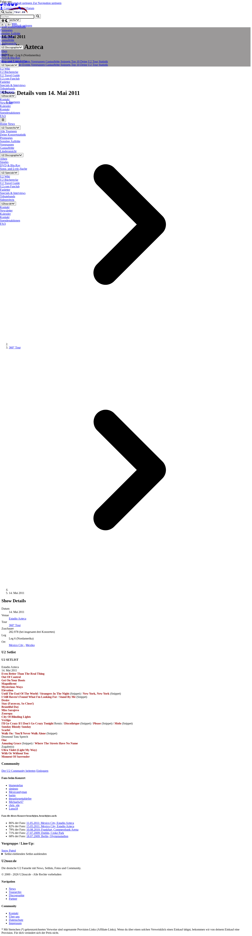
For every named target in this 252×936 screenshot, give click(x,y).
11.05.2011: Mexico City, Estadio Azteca (50, 823)
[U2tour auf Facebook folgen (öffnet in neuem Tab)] (9, 4)
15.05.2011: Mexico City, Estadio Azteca (50, 826)
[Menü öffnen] (3, 120)
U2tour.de (6, 96)
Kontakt (13, 913)
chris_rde (14, 805)
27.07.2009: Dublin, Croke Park (45, 832)
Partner (13, 898)
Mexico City (16, 645)
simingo (13, 788)
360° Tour (15, 347)
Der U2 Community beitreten (18, 770)
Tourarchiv (15, 892)
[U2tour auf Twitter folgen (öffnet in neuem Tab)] (2, 4)
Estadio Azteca (17, 618)
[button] (126, 854)
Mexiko (30, 645)
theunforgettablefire (20, 798)
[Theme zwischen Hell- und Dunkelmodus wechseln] (5, 21)
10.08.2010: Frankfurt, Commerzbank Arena (52, 829)
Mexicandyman (18, 792)
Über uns (14, 916)
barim (12, 795)
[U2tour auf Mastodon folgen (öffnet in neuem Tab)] (16, 4)
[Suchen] (38, 16)
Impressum (15, 923)
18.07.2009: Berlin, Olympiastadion (47, 836)
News (11, 123)
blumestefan (16, 785)
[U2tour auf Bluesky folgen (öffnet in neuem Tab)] (13, 4)
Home (3, 123)
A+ (9, 24)
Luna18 (13, 808)
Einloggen (42, 770)
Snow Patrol (8, 850)
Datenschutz (16, 919)
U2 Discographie (10, 47)
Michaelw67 (16, 801)
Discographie (16, 895)
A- (2, 24)
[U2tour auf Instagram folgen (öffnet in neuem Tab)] (5, 4)
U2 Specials (7, 65)
